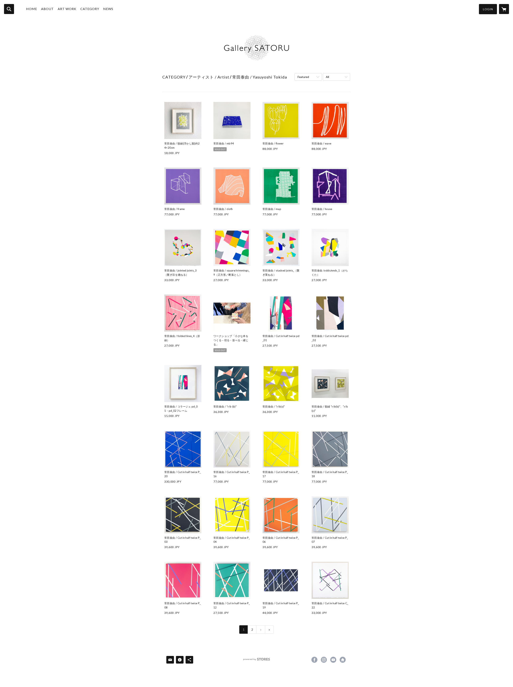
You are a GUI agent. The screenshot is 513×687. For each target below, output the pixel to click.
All (327, 77)
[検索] (9, 9)
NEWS (108, 9)
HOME (31, 9)
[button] (488, 9)
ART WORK (67, 9)
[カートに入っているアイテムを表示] (504, 9)
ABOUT (47, 9)
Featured (303, 77)
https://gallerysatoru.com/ (343, 660)
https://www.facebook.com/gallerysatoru (314, 660)
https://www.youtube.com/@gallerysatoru (333, 660)
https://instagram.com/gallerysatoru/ (324, 660)
